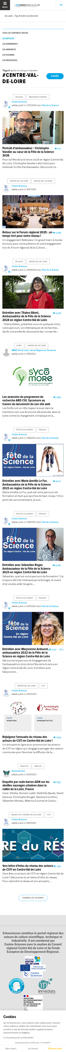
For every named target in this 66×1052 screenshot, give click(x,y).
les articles (8, 38)
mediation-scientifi (38, 97)
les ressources (9, 60)
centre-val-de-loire (19, 181)
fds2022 (42, 598)
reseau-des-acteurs (43, 181)
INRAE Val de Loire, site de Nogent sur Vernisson (34, 350)
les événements (10, 44)
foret (19, 345)
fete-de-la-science (24, 430)
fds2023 (42, 430)
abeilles (38, 766)
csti (43, 686)
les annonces (9, 49)
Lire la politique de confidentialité (18, 1037)
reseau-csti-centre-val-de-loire (26, 815)
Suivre (55, 76)
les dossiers (8, 55)
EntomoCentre (18, 771)
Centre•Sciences (19, 101)
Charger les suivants (33, 898)
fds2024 (19, 262)
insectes (24, 766)
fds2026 (19, 97)
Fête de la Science (50, 105)
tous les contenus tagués (15, 33)
